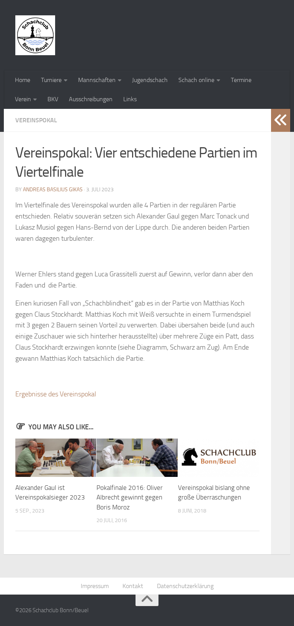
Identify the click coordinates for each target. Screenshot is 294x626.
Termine (241, 80)
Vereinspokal (36, 120)
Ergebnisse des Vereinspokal (55, 394)
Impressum (95, 586)
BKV (52, 99)
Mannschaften (97, 80)
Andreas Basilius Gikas (53, 189)
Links (130, 99)
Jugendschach (150, 80)
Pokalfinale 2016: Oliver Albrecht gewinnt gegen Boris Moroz (129, 497)
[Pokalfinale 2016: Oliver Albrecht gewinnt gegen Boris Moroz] (136, 458)
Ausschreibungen (91, 99)
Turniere (51, 80)
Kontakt (132, 586)
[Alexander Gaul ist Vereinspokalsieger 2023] (55, 458)
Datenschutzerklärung (185, 586)
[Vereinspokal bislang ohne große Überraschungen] (218, 458)
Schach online (196, 80)
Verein (23, 99)
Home (22, 80)
